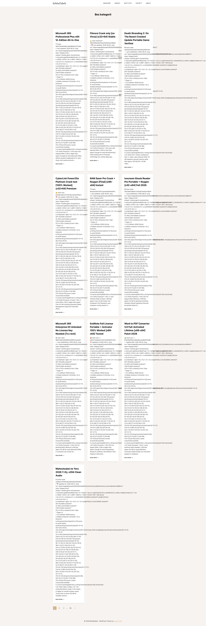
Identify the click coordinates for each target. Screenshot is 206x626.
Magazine (106, 3)
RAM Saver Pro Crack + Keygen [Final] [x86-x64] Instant (102, 182)
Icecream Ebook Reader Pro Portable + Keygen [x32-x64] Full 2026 (137, 182)
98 (70, 608)
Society (139, 3)
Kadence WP (118, 621)
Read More (60, 164)
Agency (117, 3)
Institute (128, 3)
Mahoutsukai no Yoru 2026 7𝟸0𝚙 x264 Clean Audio (68, 472)
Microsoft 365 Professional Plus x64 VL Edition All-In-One (67, 36)
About (148, 3)
